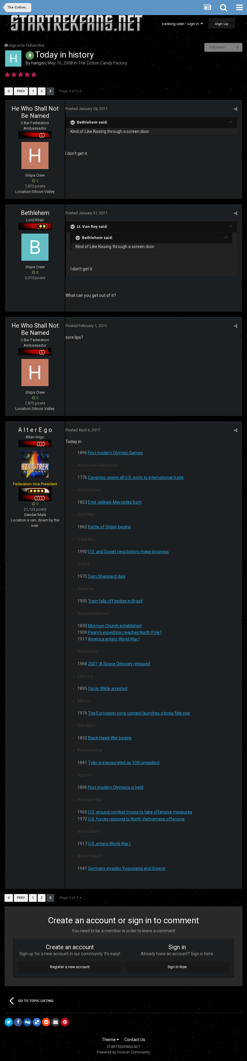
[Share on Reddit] (46, 1022)
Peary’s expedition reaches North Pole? (125, 632)
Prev (21, 91)
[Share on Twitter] (9, 1022)
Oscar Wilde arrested (107, 688)
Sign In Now (177, 967)
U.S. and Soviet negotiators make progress (128, 551)
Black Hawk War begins (110, 737)
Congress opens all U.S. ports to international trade (136, 477)
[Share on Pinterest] (65, 1022)
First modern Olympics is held (115, 787)
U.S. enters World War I (109, 843)
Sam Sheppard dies (106, 576)
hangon (38, 63)
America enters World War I (113, 639)
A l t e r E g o (35, 429)
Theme (109, 1039)
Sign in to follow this (26, 45)
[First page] (9, 91)
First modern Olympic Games (115, 452)
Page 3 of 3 (70, 91)
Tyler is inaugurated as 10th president (124, 762)
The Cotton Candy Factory (102, 63)
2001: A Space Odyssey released (119, 663)
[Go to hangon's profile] (13, 58)
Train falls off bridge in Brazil (115, 601)
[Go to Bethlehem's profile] (34, 247)
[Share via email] (55, 1022)
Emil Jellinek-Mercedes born (115, 502)
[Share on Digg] (27, 1022)
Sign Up (222, 23)
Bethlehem (35, 212)
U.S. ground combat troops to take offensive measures (140, 812)
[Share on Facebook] (18, 1022)
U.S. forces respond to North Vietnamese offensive (136, 819)
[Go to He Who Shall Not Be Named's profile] (34, 155)
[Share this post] (235, 109)
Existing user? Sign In (181, 23)
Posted (86, 108)
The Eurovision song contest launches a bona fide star (139, 713)
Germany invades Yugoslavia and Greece (126, 868)
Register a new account (70, 967)
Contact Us (134, 1039)
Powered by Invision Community (123, 1052)
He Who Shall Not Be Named (35, 112)
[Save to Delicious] (37, 1022)
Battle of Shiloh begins (109, 526)
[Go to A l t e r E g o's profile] (34, 464)
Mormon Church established (115, 625)
